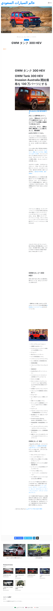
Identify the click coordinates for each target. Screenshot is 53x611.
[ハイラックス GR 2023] (20, 583)
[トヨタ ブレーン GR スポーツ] (8, 583)
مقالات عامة (23, 36)
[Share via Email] (37, 538)
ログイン (15, 601)
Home (19, 36)
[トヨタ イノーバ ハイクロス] (45, 571)
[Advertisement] (32, 57)
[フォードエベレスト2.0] (20, 571)
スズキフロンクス (7, 575)
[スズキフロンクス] (8, 571)
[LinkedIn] (34, 538)
